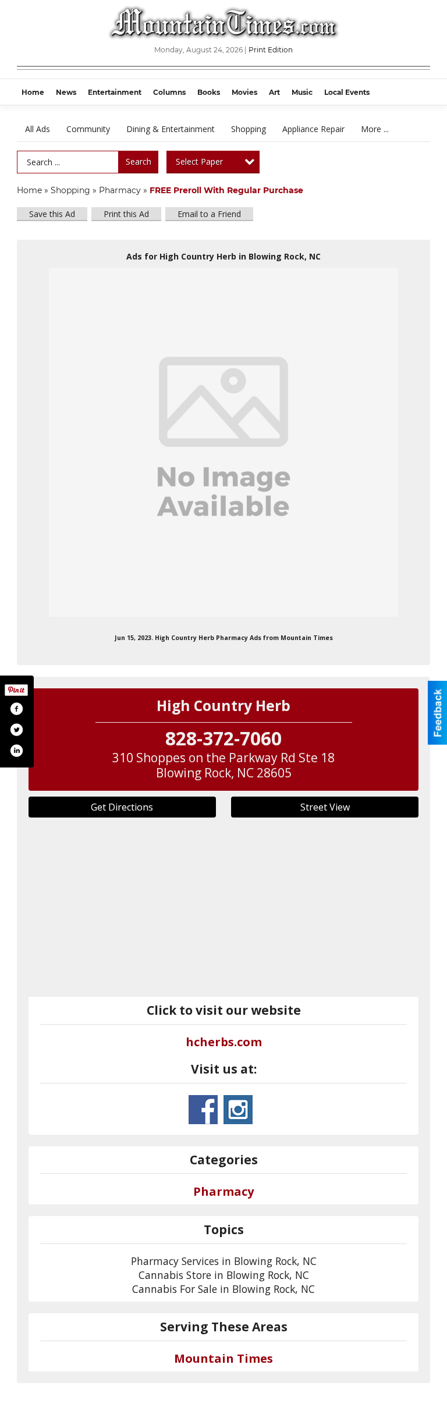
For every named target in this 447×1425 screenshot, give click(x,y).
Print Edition (271, 49)
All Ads (37, 128)
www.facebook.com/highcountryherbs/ (203, 1109)
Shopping (248, 128)
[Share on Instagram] (16, 750)
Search (138, 161)
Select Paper (199, 161)
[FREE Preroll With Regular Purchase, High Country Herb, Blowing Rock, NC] (223, 442)
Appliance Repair (313, 128)
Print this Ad (126, 213)
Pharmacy (120, 190)
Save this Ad (52, 213)
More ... (375, 128)
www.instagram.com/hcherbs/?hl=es (238, 1109)
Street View (325, 807)
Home (29, 190)
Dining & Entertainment (170, 128)
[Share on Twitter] (16, 730)
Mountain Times (223, 1358)
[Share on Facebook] (16, 709)
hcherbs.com (224, 1042)
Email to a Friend (209, 213)
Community (88, 128)
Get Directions (122, 807)
